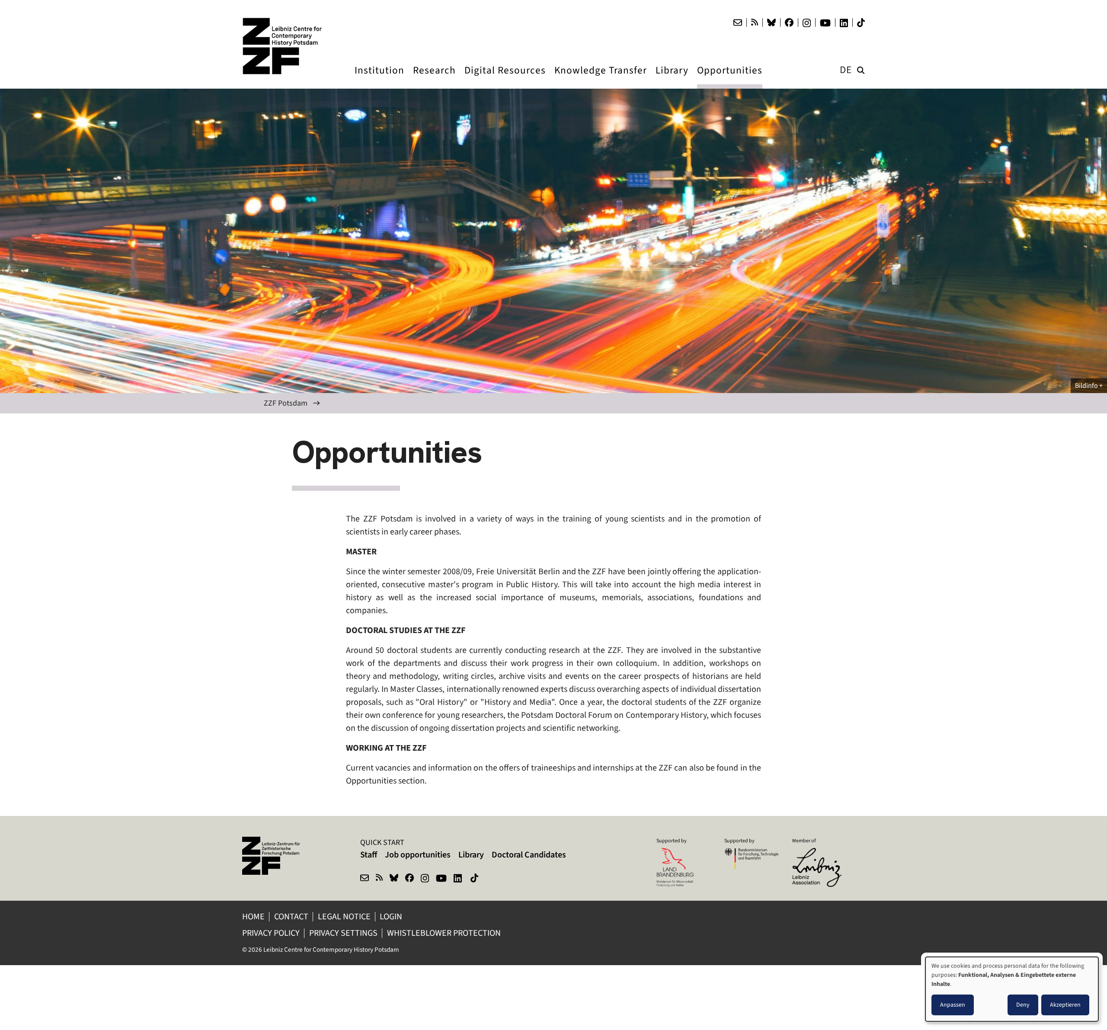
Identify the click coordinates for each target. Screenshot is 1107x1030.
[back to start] (285, 46)
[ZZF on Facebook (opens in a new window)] (409, 879)
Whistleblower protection (444, 933)
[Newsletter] (737, 22)
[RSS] (754, 22)
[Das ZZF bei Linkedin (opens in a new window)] (844, 23)
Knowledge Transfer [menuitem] (600, 78)
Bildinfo (1086, 385)
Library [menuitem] (672, 78)
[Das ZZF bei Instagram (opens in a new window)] (807, 23)
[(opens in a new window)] (819, 853)
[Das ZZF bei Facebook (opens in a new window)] (789, 22)
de (846, 70)
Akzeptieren (1065, 1005)
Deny (1023, 1005)
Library (471, 854)
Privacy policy (271, 933)
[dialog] (1011, 989)
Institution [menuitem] (379, 78)
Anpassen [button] (952, 1005)
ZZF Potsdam (285, 403)
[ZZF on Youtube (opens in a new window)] (441, 879)
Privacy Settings (343, 933)
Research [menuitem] (434, 78)
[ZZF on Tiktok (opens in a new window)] (475, 879)
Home (253, 916)
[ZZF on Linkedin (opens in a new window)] (459, 879)
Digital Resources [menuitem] (505, 78)
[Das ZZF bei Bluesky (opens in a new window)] (771, 22)
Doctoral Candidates (529, 854)
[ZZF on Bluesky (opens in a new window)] (394, 879)
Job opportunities (418, 854)
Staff (368, 854)
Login (392, 916)
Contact (291, 916)
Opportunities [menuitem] (729, 78)
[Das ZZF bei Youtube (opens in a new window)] (825, 23)
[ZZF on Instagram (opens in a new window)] (425, 879)
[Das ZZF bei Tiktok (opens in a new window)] (861, 22)
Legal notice (344, 916)
